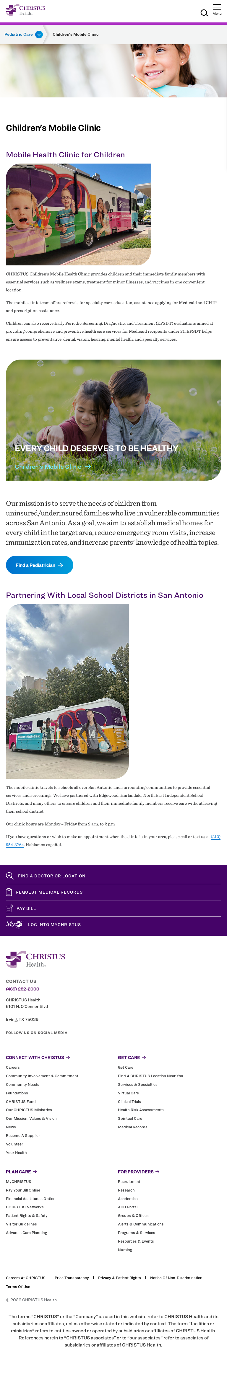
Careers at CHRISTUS (26, 1277)
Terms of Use (18, 1286)
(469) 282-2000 (22, 989)
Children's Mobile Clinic (48, 466)
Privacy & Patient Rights (119, 1277)
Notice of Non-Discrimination (176, 1277)
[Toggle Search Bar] (204, 13)
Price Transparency (72, 1277)
